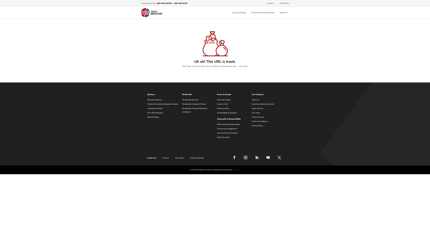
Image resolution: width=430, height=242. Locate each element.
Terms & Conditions (260, 121)
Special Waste (153, 117)
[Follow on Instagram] (245, 157)
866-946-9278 (180, 3)
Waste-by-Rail (223, 108)
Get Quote (179, 158)
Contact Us (284, 3)
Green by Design (239, 12)
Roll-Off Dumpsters (155, 113)
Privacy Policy (257, 125)
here (245, 66)
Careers (270, 3)
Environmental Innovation (227, 133)
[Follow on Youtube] (268, 157)
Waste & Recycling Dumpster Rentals (162, 104)
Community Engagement (227, 128)
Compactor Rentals (155, 108)
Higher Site (236, 170)
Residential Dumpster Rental (194, 104)
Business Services (154, 100)
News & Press (257, 108)
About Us (283, 12)
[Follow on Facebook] (234, 157)
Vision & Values (258, 117)
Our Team (256, 113)
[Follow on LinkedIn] (257, 157)
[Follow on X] (279, 157)
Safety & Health (223, 137)
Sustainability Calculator (227, 113)
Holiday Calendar (197, 158)
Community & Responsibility (262, 12)
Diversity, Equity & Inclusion (263, 104)
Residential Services (190, 100)
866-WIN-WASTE (164, 3)
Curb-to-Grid (222, 104)
